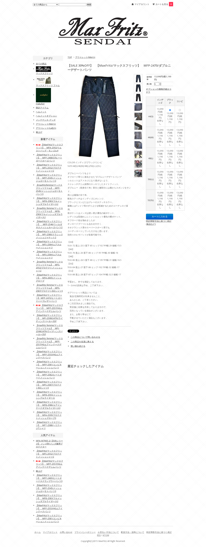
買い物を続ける (78, 346)
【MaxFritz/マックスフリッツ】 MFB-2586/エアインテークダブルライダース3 (49, 405)
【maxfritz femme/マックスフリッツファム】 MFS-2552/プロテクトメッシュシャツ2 (49, 266)
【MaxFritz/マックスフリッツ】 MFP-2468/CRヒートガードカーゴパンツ (49, 157)
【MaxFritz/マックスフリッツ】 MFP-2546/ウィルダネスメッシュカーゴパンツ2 (49, 224)
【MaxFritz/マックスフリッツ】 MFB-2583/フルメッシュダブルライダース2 (49, 201)
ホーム (37, 532)
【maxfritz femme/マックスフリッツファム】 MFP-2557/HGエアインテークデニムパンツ (49, 343)
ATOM (106, 535)
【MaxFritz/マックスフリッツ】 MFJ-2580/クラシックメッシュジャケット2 (49, 234)
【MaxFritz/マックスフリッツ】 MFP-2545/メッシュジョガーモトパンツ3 (49, 177)
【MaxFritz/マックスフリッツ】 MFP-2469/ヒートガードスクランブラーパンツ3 (49, 478)
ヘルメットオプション (46, 115)
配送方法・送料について (132, 532)
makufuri (40, 103)
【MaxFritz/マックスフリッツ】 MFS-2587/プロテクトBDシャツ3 (49, 384)
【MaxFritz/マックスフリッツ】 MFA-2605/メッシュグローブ (49, 277)
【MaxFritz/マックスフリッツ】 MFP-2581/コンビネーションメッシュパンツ (49, 364)
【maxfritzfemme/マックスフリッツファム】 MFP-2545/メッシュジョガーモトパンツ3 (49, 189)
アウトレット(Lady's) (46, 128)
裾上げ (39, 132)
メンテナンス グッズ (45, 119)
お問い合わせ (66, 532)
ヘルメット (41, 111)
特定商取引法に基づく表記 (159, 532)
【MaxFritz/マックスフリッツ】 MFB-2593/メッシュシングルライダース (49, 394)
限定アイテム (42, 107)
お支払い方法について (108, 532)
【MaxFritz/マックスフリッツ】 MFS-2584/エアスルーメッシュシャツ (49, 244)
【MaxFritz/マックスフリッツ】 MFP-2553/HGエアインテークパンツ (49, 354)
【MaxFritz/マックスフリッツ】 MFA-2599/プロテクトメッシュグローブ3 (49, 415)
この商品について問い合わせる (85, 337)
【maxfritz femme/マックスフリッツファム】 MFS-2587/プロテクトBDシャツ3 (49, 287)
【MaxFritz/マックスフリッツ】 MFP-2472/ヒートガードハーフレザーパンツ (49, 298)
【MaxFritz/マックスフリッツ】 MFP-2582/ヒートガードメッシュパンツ (49, 374)
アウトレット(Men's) (85, 57)
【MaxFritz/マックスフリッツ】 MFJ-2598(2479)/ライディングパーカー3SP (49, 318)
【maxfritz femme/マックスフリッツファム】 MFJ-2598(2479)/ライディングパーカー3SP (49, 330)
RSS (99, 535)
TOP (70, 57)
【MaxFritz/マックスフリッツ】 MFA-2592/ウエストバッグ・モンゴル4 (49, 147)
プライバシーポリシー (85, 532)
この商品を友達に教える (82, 341)
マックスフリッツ (44, 73)
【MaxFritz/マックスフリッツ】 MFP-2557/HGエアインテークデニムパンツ (49, 308)
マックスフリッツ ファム (48, 85)
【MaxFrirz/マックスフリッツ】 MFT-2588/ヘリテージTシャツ (49, 425)
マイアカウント (142, 4)
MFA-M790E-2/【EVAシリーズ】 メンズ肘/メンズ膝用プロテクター (49, 443)
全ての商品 (41, 63)
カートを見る (163, 4)
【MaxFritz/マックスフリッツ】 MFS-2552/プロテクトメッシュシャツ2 (49, 167)
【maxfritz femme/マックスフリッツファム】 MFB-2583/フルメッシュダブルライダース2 (49, 213)
